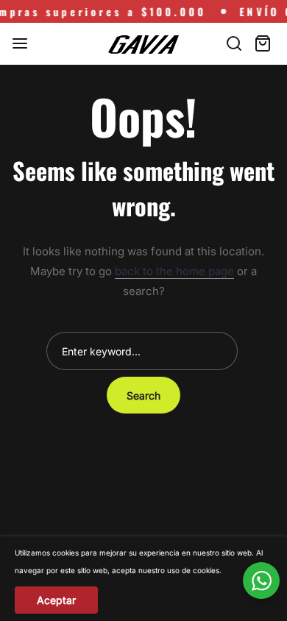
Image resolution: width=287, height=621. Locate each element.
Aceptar (56, 600)
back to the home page (174, 271)
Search (143, 395)
